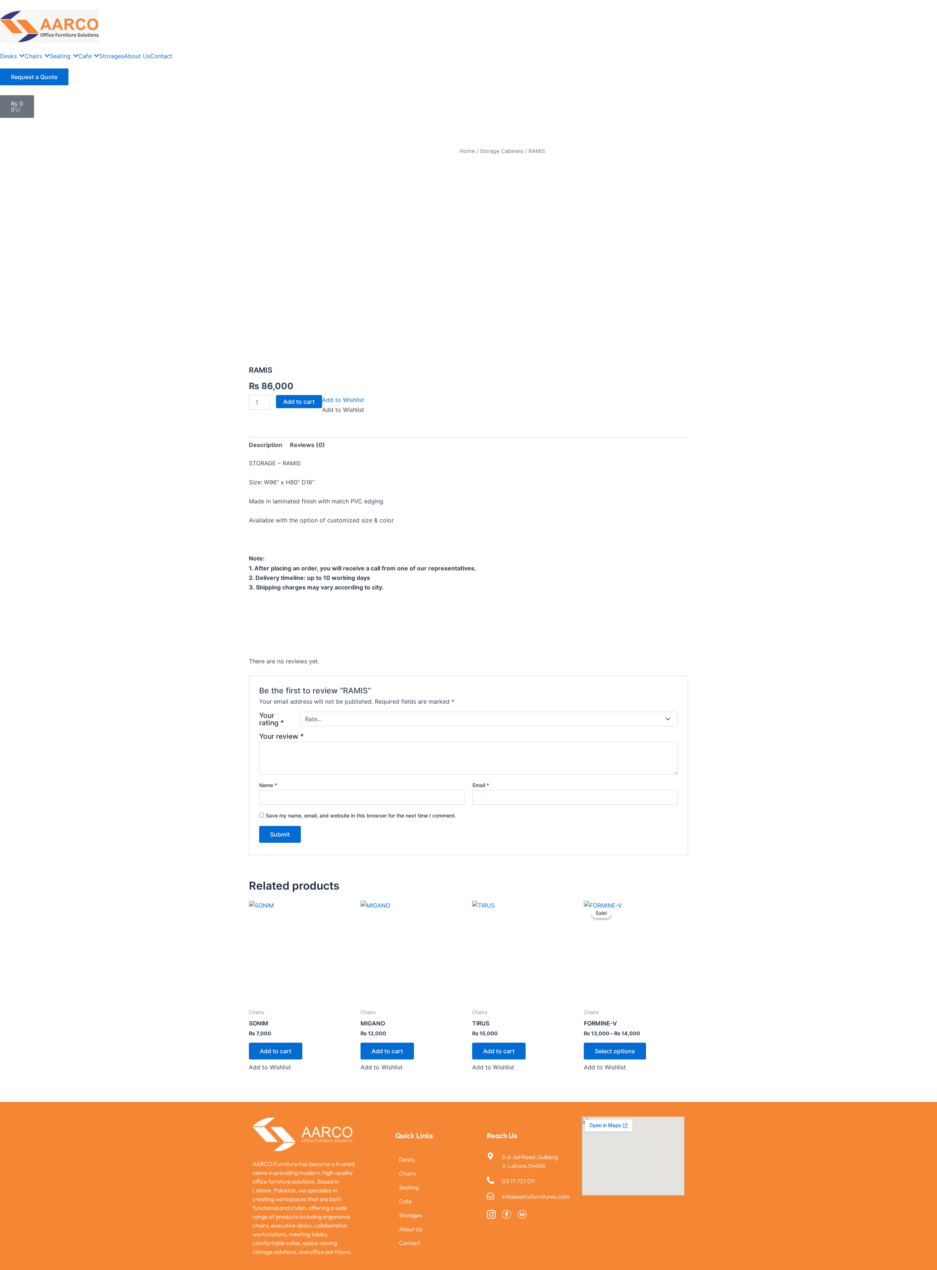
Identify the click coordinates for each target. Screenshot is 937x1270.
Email (481, 785)
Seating (409, 1187)
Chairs (407, 1173)
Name (268, 785)
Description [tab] (265, 444)
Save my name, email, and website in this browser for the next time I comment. (361, 815)
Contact (409, 1243)
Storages (410, 1215)
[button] (343, 399)
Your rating (271, 719)
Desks (407, 1159)
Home (467, 151)
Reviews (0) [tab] (307, 444)
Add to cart (299, 401)
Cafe (405, 1201)
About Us (410, 1229)
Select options (615, 1051)
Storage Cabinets (502, 151)
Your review (281, 736)
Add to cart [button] (275, 1051)
